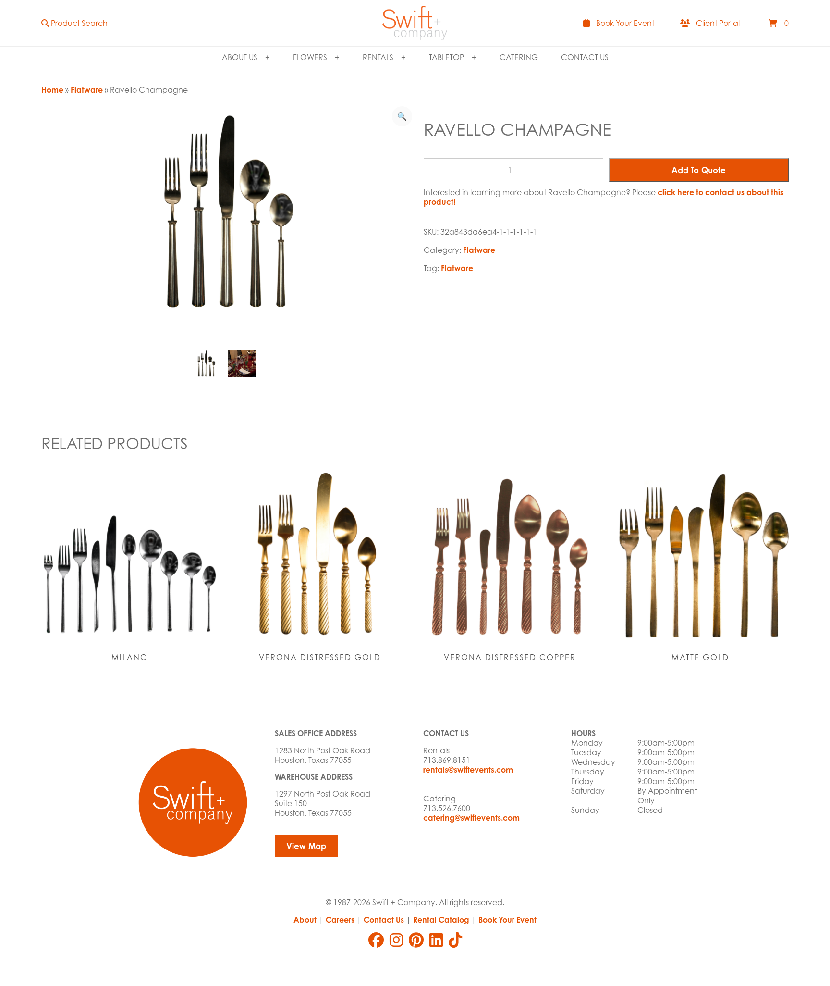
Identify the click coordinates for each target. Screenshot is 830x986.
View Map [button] (306, 846)
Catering (519, 57)
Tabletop (446, 57)
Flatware (87, 90)
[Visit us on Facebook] (376, 940)
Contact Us (585, 57)
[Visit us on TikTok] (455, 940)
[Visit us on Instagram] (396, 940)
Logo (415, 23)
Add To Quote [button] (698, 170)
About (305, 919)
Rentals (378, 57)
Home (52, 90)
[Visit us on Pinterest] (416, 940)
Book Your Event (507, 919)
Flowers (310, 57)
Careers (340, 919)
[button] (74, 23)
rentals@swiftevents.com (468, 769)
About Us (239, 57)
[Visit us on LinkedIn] (436, 940)
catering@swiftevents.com (471, 818)
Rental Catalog (441, 919)
